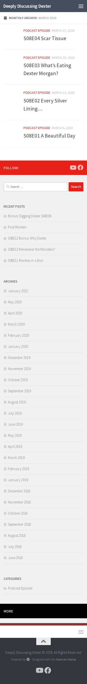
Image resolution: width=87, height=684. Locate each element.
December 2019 (19, 357)
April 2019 (15, 446)
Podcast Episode (36, 30)
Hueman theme (66, 659)
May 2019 (15, 435)
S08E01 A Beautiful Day (49, 135)
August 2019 (17, 402)
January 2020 (18, 346)
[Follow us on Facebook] (80, 167)
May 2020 (15, 302)
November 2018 (19, 502)
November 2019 (19, 368)
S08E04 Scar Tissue (44, 38)
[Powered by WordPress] (28, 659)
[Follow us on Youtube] (73, 167)
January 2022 (18, 291)
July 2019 (15, 413)
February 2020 (18, 335)
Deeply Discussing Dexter (27, 6)
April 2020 (15, 313)
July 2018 (15, 546)
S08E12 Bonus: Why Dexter (27, 238)
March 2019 (16, 457)
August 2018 (17, 535)
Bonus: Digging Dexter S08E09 (29, 216)
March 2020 (16, 324)
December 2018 (19, 491)
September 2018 (19, 524)
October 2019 (18, 380)
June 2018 (15, 557)
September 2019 (19, 391)
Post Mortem (17, 227)
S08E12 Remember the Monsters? (31, 249)
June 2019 (15, 424)
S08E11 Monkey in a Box (25, 260)
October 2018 (18, 513)
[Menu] (81, 6)
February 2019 (18, 468)
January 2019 (18, 480)
